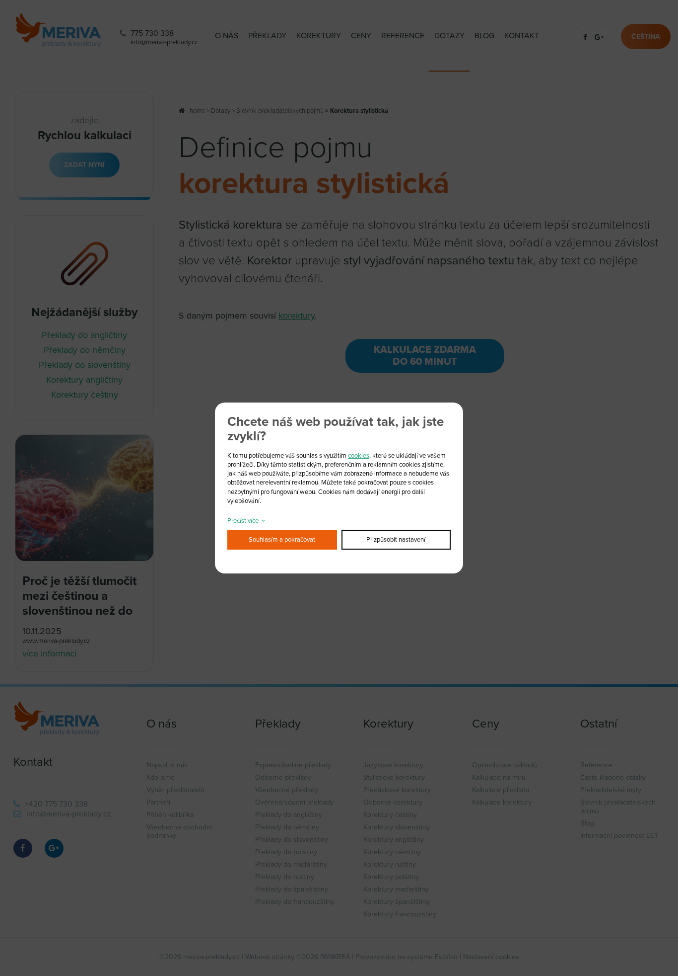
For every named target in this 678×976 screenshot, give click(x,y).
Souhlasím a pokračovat (282, 540)
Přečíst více (243, 521)
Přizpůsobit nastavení (395, 540)
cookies (358, 456)
